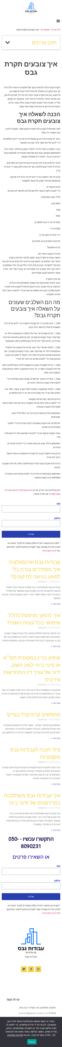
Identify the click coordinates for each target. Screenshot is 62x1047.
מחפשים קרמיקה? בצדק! (33, 714)
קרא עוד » (55, 604)
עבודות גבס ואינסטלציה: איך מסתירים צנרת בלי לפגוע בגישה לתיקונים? (34, 569)
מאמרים (45, 29)
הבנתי (32, 1041)
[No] (56, 1031)
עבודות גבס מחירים (25, 490)
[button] (58, 21)
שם (58, 503)
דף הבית (55, 29)
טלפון (57, 518)
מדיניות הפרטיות (15, 1035)
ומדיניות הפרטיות (51, 550)
